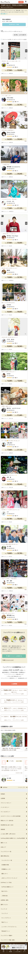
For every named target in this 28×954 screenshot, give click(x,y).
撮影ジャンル (4, 842)
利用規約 (3, 794)
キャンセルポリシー (5, 811)
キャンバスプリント (6, 917)
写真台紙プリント (5, 931)
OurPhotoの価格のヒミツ (7, 886)
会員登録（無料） (5, 900)
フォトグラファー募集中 (6, 935)
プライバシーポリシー (6, 802)
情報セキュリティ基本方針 (7, 820)
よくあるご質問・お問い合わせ (8, 833)
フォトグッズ (4, 909)
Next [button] (26, 50)
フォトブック (4, 913)
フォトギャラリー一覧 (6, 860)
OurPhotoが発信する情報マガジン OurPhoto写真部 (13, 838)
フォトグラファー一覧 (6, 851)
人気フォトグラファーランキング (9, 878)
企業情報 (3, 798)
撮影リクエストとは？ (8, 660)
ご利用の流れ (4, 895)
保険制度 (3, 829)
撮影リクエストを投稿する (14, 656)
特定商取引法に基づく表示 (7, 825)
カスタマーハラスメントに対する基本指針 (11, 816)
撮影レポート (4, 873)
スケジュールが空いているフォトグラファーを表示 (15, 39)
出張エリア (3, 847)
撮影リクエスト (4, 904)
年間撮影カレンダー (6, 869)
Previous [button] (2, 50)
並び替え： (19, 34)
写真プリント (4, 922)
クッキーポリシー (5, 807)
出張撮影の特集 (5, 864)
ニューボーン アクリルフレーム (8, 926)
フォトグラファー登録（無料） (8, 940)
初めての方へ (4, 891)
